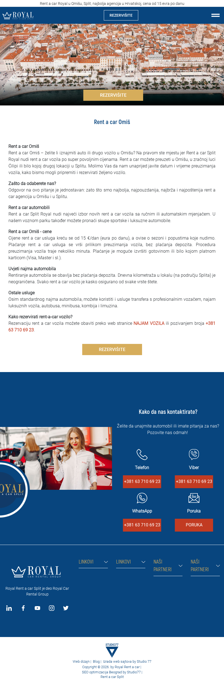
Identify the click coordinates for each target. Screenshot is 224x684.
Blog (96, 661)
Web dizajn (81, 661)
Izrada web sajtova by (119, 661)
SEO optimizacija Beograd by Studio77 (111, 672)
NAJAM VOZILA (149, 323)
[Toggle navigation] (215, 15)
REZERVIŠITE (121, 15)
